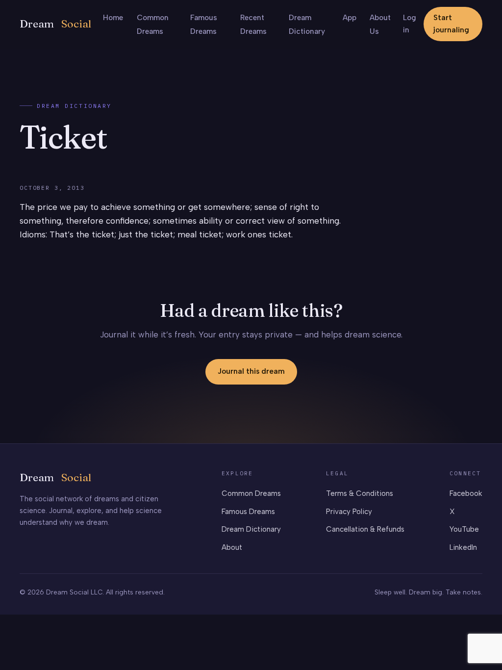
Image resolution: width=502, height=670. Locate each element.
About (232, 547)
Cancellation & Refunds (365, 529)
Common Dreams (251, 493)
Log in (409, 23)
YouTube (464, 529)
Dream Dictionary (74, 105)
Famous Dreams (248, 511)
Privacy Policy (349, 511)
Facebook (466, 493)
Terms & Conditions (359, 493)
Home (113, 17)
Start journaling (451, 23)
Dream (55, 23)
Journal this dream (251, 371)
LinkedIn (463, 547)
